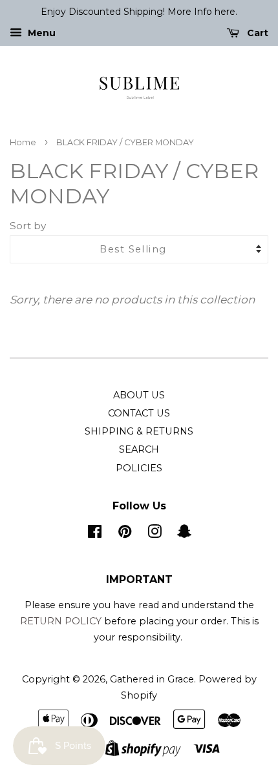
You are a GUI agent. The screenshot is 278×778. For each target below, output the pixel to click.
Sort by (28, 226)
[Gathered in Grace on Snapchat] (184, 534)
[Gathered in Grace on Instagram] (154, 534)
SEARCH (139, 449)
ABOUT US (139, 395)
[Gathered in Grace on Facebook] (94, 534)
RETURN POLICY (62, 621)
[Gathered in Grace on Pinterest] (125, 534)
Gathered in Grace (152, 679)
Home (23, 142)
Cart (256, 33)
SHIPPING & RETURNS (139, 431)
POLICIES (139, 468)
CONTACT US (139, 413)
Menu (40, 33)
